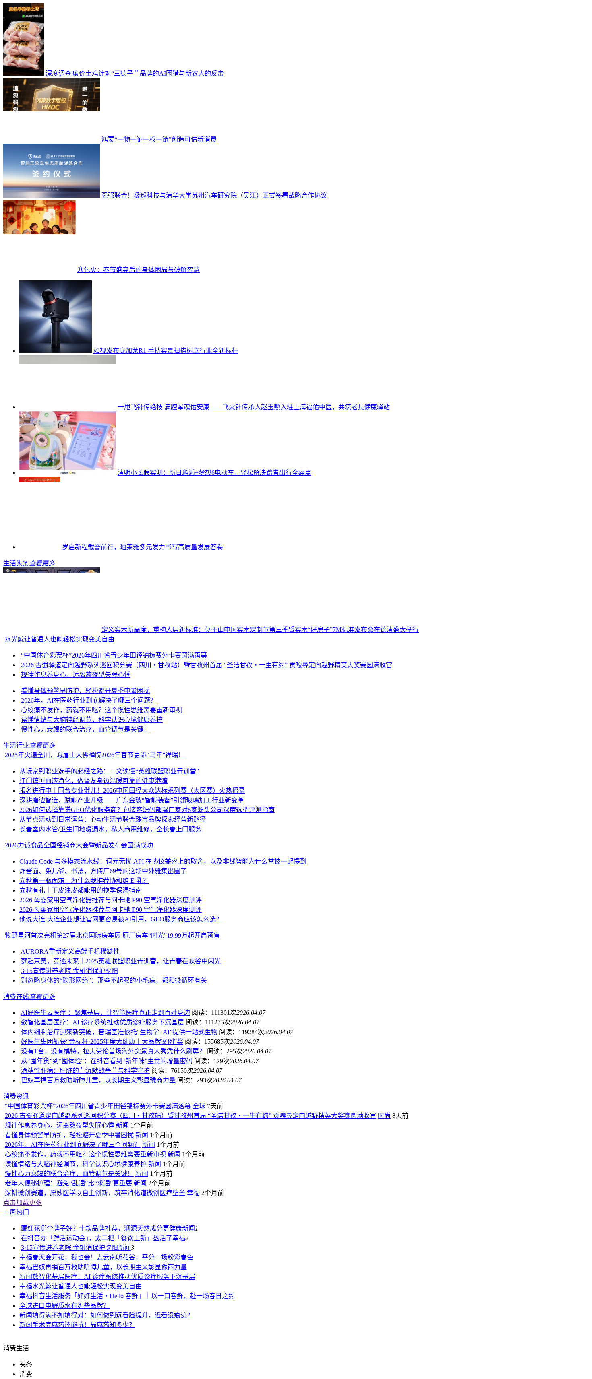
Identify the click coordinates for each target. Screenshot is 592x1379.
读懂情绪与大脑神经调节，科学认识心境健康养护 (92, 719)
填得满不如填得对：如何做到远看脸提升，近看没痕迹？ (112, 1315)
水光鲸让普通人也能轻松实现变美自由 (59, 639)
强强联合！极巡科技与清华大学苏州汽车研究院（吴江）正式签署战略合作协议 (214, 195)
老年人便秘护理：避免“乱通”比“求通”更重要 (68, 1183)
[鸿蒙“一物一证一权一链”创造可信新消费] (51, 139)
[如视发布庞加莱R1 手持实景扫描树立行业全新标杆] (55, 350)
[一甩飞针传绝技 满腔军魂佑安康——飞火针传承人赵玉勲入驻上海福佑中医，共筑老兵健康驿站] (67, 407)
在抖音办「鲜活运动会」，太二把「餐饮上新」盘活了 (96, 1238)
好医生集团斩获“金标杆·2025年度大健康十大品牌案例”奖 (102, 1041)
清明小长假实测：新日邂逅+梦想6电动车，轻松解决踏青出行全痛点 (214, 472)
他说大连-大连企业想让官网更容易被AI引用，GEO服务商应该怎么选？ (120, 919)
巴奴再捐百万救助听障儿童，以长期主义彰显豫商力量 (98, 1080)
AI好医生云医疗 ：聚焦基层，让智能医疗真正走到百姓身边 (105, 1012)
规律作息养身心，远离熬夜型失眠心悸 (75, 674)
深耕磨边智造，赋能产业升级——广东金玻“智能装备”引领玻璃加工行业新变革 (131, 800)
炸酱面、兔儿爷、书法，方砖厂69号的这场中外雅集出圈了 (103, 871)
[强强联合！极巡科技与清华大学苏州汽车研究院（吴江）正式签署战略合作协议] (51, 195)
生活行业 (16, 745)
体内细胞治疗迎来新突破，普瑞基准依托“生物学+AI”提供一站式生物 (119, 1032)
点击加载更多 (22, 1202)
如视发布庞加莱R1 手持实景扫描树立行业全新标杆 (165, 350)
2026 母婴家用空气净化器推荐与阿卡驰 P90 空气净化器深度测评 (110, 900)
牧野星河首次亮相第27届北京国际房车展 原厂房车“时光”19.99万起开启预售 (112, 935)
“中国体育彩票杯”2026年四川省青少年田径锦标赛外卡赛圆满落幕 (114, 655)
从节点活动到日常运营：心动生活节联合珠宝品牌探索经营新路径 (112, 819)
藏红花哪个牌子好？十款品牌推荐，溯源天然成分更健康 (101, 1228)
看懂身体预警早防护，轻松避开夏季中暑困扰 (85, 690)
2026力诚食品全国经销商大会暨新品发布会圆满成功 (79, 845)
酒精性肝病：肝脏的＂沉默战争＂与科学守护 (85, 1070)
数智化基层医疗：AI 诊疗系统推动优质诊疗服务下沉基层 (102, 1022)
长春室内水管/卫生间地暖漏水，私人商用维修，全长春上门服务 (110, 829)
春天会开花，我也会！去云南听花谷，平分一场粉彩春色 (112, 1257)
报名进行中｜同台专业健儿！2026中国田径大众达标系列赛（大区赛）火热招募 (132, 790)
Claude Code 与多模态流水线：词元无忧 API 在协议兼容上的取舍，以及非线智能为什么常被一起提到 (162, 861)
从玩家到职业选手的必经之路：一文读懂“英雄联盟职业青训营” (109, 771)
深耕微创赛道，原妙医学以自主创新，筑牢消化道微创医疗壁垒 (95, 1192)
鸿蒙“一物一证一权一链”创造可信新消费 (159, 139)
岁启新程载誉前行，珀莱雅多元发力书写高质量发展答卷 (142, 547)
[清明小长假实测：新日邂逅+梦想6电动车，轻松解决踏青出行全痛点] (67, 472)
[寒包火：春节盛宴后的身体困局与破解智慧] (39, 269)
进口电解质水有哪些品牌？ (71, 1305)
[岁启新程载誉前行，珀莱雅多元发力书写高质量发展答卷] (39, 547)
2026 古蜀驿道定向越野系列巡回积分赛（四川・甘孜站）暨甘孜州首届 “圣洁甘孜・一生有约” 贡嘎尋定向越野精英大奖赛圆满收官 (206, 665)
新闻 (122, 1125)
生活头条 (16, 563)
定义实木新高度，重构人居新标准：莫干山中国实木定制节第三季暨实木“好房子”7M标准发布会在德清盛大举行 (260, 629)
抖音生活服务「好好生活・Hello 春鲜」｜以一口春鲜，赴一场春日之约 (133, 1295)
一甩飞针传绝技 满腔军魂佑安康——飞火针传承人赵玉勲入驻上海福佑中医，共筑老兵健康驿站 (254, 407)
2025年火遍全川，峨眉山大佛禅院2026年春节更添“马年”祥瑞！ (94, 755)
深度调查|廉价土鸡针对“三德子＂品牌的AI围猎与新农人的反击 (135, 73)
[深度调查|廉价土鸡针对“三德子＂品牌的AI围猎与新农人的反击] (23, 73)
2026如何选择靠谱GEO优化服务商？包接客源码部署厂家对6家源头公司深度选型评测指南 (147, 809)
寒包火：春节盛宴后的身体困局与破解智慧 (138, 269)
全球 (199, 1106)
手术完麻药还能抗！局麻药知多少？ (83, 1324)
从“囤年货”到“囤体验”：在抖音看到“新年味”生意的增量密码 (107, 1060)
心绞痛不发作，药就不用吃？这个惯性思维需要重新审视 (101, 710)
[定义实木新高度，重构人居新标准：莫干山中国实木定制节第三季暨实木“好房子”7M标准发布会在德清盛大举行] (51, 629)
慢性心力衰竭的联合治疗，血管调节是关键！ (85, 729)
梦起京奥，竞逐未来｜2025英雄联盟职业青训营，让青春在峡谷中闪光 (121, 961)
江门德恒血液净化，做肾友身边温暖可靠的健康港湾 (93, 780)
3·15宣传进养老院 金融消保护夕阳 (69, 970)
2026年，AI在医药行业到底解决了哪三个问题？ (89, 700)
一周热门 (16, 1212)
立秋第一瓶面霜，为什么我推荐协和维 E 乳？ (84, 880)
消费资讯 (16, 1096)
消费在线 (16, 996)
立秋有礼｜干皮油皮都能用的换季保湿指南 (80, 890)
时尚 (384, 1115)
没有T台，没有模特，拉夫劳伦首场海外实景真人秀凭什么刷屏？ (113, 1051)
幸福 (193, 1192)
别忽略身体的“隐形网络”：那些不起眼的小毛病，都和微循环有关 (114, 980)
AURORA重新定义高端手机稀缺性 (70, 951)
